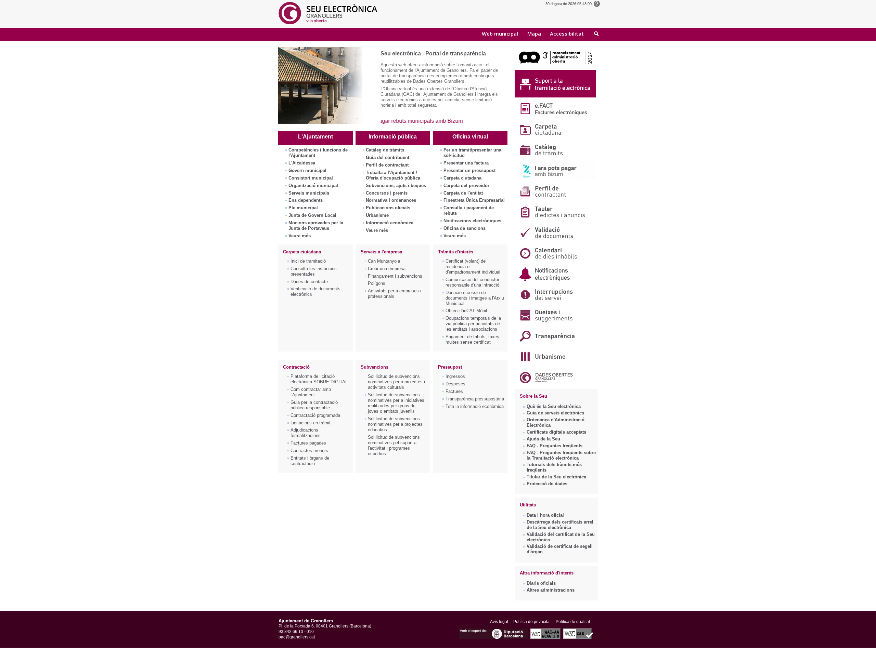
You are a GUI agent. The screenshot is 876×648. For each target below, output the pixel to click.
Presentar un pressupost (469, 170)
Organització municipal (313, 185)
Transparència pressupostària (475, 398)
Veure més (299, 235)
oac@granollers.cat (297, 637)
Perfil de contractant (387, 165)
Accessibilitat (567, 33)
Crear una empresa (386, 268)
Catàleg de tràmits (385, 150)
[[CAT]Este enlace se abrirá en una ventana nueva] (555, 68)
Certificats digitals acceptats (556, 432)
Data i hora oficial (545, 515)
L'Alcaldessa (301, 163)
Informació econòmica (389, 222)
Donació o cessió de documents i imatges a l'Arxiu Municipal (475, 298)
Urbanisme (377, 215)
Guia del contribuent (387, 157)
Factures (454, 391)
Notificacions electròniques (472, 220)
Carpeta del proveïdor (466, 185)
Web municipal (500, 33)
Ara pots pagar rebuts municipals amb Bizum (393, 121)
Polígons (376, 283)
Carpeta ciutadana (462, 178)
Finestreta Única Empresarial (474, 200)
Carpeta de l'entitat (463, 193)
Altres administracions (551, 590)
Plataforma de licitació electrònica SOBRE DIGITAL (319, 379)
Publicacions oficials (388, 207)
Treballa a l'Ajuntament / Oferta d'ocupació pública (393, 175)
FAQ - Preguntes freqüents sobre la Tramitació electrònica (561, 455)
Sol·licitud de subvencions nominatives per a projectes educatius (395, 424)
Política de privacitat (532, 621)
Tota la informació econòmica (475, 406)
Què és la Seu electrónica (554, 406)
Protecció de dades (547, 483)
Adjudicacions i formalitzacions (306, 432)
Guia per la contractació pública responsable (314, 405)
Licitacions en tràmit (311, 422)
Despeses (455, 383)
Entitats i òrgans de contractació (310, 460)
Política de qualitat (573, 621)
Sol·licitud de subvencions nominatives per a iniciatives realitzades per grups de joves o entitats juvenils (396, 403)
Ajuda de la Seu (543, 438)
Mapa (534, 33)
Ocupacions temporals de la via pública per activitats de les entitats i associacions (473, 324)
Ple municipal (303, 207)
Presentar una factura (466, 163)
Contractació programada (315, 415)
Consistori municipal (310, 178)
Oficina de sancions (464, 228)
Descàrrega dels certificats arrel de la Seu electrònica (560, 524)
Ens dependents (305, 200)
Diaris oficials (541, 583)
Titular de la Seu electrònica (556, 476)
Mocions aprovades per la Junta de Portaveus (315, 225)
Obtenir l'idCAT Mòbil (466, 310)
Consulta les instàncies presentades (314, 271)
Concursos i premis (387, 193)
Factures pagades (308, 443)
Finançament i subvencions (395, 276)
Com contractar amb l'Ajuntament (311, 392)
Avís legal (499, 621)
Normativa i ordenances (391, 200)
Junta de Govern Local (312, 215)
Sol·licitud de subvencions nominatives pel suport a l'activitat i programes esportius (394, 445)
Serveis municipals (308, 193)
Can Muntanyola (384, 261)
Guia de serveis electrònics (555, 412)
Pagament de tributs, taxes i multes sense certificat (474, 339)
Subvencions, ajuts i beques (396, 185)
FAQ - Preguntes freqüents (554, 445)
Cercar (596, 34)
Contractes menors (309, 450)
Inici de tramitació (308, 261)
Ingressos (455, 376)
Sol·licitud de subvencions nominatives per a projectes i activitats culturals (396, 382)
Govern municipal (307, 170)
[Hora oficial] (597, 3)
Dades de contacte (309, 281)
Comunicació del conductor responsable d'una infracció (472, 282)
